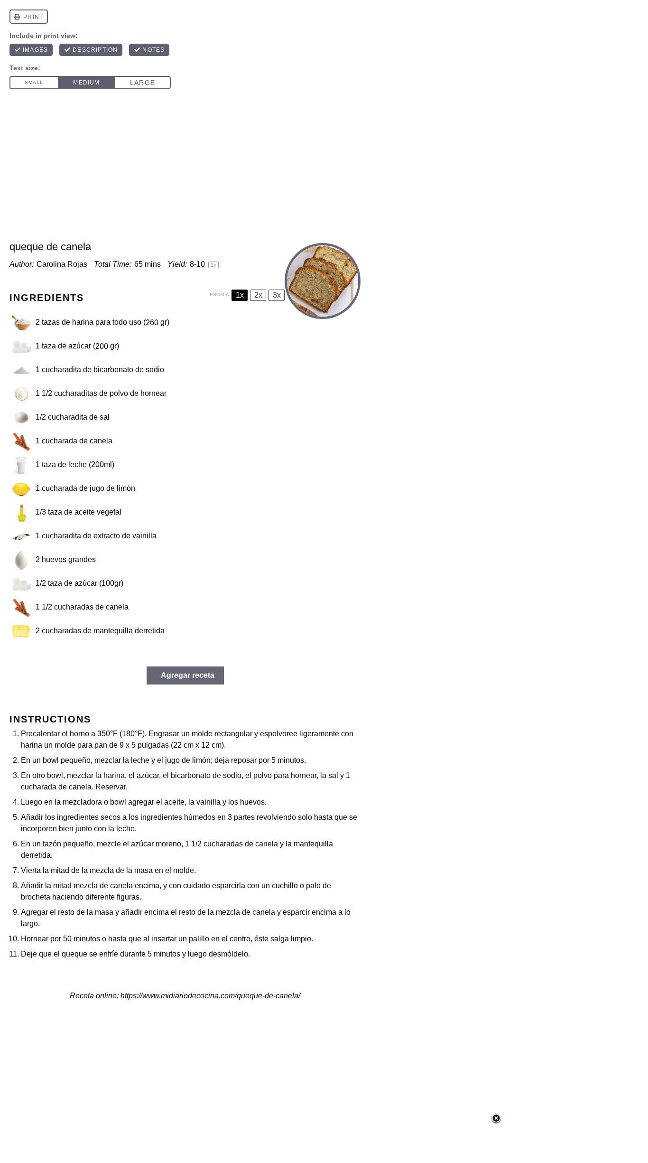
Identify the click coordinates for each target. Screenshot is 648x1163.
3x (277, 295)
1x (240, 295)
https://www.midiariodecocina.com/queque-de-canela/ (210, 996)
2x (258, 295)
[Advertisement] (324, 169)
